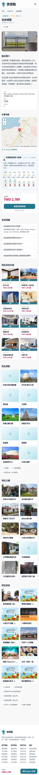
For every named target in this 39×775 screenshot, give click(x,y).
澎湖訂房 (10, 11)
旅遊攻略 (32, 751)
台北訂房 (23, 751)
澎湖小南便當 (26, 705)
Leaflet (16, 146)
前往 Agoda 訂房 (28, 771)
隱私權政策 (33, 757)
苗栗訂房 (23, 759)
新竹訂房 (23, 757)
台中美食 (14, 762)
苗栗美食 (14, 759)
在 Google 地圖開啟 (10, 150)
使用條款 (32, 759)
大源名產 (7, 687)
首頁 (3, 11)
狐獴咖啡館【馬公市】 (11, 700)
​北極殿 (6, 468)
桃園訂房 (23, 754)
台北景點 (4, 751)
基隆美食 (14, 749)
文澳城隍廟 (17, 468)
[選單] (35, 4)
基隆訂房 (23, 749)
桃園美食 (14, 754)
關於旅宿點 (33, 749)
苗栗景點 (4, 759)
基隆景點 (4, 749)
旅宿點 (11, 4)
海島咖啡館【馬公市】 (11, 696)
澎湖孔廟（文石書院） (11, 472)
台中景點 (4, 762)
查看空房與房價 (19, 206)
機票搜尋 (32, 754)
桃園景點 (4, 754)
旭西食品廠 (18, 687)
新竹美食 (14, 757)
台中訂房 (23, 762)
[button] (19, 130)
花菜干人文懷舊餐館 (10, 705)
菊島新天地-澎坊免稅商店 (12, 691)
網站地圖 (32, 762)
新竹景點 (4, 757)
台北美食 (14, 751)
